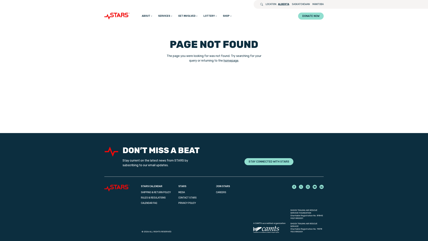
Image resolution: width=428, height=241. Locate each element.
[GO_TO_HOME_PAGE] (117, 16)
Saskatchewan (301, 4)
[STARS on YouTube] (315, 187)
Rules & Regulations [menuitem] (153, 197)
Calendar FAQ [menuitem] (149, 203)
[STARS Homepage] (122, 188)
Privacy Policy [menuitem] (187, 203)
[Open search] (261, 4)
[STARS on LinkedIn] (321, 187)
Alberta (283, 4)
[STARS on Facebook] (294, 187)
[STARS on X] (301, 187)
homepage (231, 60)
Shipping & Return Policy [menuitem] (156, 192)
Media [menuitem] (181, 192)
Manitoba (318, 4)
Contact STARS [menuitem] (187, 197)
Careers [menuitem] (221, 192)
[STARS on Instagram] (308, 187)
